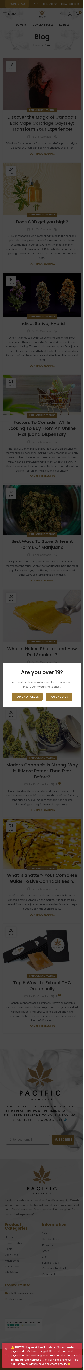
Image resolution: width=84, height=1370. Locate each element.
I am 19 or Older (27, 696)
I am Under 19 (58, 696)
